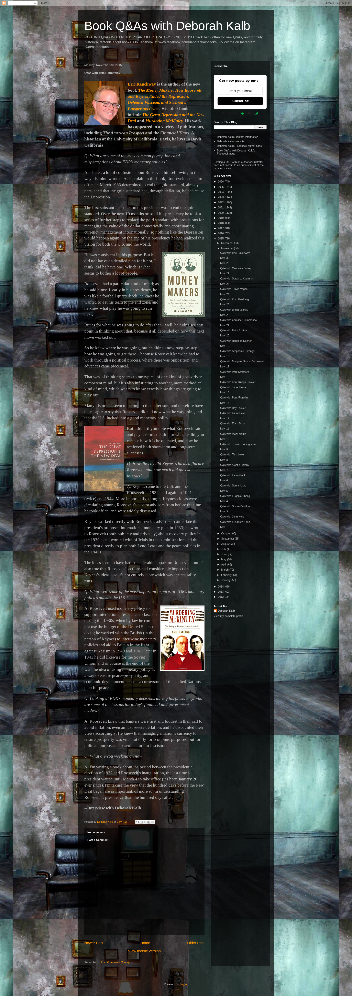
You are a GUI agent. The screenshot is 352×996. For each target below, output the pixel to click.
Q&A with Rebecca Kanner (236, 340)
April (224, 564)
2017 (221, 228)
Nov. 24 (224, 294)
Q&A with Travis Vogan (234, 288)
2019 (221, 217)
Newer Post (93, 943)
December (227, 243)
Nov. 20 (224, 335)
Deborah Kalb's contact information (237, 136)
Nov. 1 (224, 527)
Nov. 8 (224, 459)
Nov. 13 (224, 402)
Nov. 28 (224, 263)
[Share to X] (145, 822)
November (227, 248)
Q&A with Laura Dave (232, 413)
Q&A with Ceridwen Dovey (235, 268)
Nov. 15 (224, 392)
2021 (221, 207)
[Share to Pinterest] (153, 822)
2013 (221, 591)
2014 (221, 586)
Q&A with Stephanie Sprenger (237, 351)
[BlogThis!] (141, 822)
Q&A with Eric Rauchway (235, 252)
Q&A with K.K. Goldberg (234, 299)
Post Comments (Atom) (115, 962)
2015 (221, 238)
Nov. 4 (224, 501)
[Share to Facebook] (149, 822)
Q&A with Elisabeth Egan (235, 521)
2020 (221, 212)
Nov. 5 (224, 490)
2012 (221, 596)
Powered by (230, 113)
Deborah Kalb (226, 610)
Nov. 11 (224, 428)
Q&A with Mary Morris (233, 433)
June (224, 554)
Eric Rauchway (142, 84)
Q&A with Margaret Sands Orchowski (242, 361)
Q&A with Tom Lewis (232, 454)
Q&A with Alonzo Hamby (234, 464)
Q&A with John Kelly (232, 516)
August (225, 543)
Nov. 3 (224, 511)
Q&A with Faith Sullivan (234, 330)
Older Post (196, 943)
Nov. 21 (224, 325)
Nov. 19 (224, 345)
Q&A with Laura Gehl (232, 475)
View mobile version (144, 951)
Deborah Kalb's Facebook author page (239, 145)
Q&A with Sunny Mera (233, 485)
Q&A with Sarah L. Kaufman (236, 278)
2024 (221, 192)
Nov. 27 (224, 273)
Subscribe (240, 101)
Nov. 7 (224, 470)
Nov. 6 (224, 480)
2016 (221, 233)
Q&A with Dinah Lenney (234, 309)
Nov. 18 (224, 356)
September (228, 538)
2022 (221, 202)
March (225, 569)
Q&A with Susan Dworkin (235, 506)
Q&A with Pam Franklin (234, 397)
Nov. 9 (224, 449)
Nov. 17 (224, 366)
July (224, 549)
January (226, 580)
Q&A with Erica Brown (233, 423)
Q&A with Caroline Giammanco (238, 320)
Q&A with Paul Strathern (234, 371)
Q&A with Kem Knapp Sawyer (237, 382)
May (224, 559)
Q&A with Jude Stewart (234, 387)
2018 (221, 223)
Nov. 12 (224, 418)
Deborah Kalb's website (230, 141)
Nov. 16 (224, 376)
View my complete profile (228, 616)
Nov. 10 (224, 439)
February (226, 574)
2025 (221, 186)
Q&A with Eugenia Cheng (235, 495)
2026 (221, 181)
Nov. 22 (224, 314)
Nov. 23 (224, 304)
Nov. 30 (224, 257)
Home (145, 943)
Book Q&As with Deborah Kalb (167, 26)
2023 (221, 197)
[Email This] (137, 822)
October (226, 533)
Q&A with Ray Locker (232, 408)
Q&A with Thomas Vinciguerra (238, 444)
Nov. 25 (224, 283)
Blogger (183, 984)
